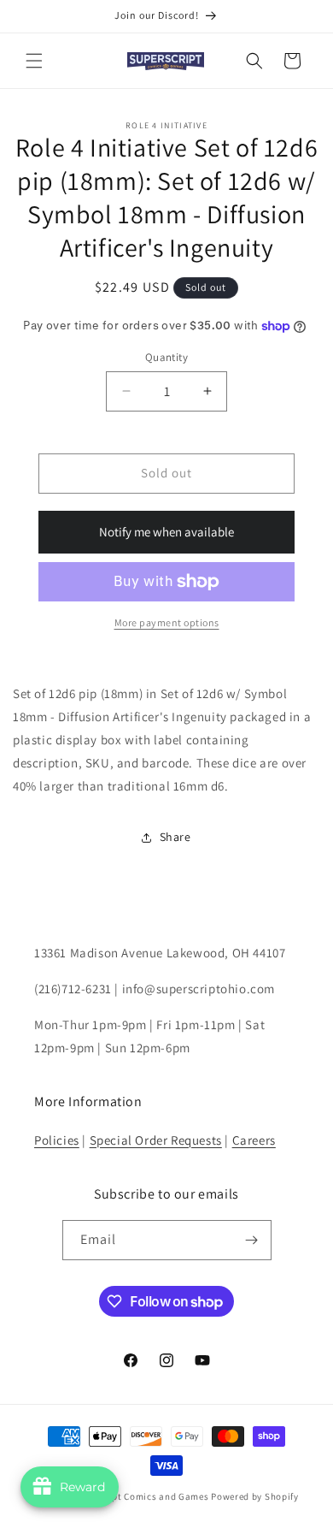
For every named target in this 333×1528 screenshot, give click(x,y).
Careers (254, 1140)
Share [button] (175, 836)
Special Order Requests (156, 1140)
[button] (34, 61)
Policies (56, 1140)
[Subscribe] (252, 1240)
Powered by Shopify (255, 1496)
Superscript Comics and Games (139, 1496)
